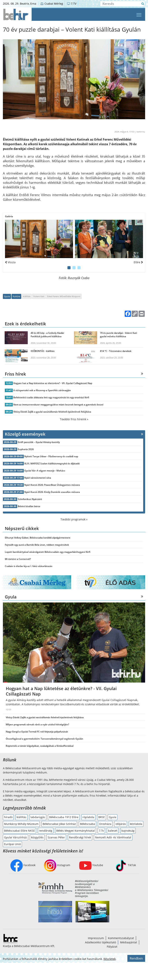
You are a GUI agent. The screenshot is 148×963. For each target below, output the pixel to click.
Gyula (7, 296)
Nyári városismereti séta (37, 477)
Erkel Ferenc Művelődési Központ (63, 296)
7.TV (73, 3)
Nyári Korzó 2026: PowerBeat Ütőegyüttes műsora (52, 485)
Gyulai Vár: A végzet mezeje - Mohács (44, 470)
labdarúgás (37, 817)
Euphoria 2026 (26, 449)
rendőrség (45, 830)
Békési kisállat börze (29, 506)
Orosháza (105, 824)
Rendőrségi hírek (80, 837)
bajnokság (128, 830)
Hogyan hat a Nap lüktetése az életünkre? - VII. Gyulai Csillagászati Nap (52, 383)
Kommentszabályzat (121, 938)
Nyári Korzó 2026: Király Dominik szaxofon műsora (52, 492)
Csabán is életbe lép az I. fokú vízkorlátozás (28, 566)
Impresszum (96, 938)
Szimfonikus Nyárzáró (30, 499)
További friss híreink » (74, 419)
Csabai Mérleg (53, 3)
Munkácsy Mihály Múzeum (21, 824)
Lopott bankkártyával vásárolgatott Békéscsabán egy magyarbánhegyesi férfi (47, 552)
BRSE (101, 817)
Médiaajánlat (128, 942)
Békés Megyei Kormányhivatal (75, 830)
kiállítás (26, 296)
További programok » (74, 519)
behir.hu (141, 131)
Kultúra (16, 296)
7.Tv (101, 830)
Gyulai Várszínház (15, 837)
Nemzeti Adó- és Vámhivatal (113, 837)
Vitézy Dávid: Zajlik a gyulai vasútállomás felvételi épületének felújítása (52, 411)
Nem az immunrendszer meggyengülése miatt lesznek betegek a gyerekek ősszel (58, 404)
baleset (112, 830)
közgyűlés (37, 837)
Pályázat (112, 946)
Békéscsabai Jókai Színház (59, 824)
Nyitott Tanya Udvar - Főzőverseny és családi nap (51, 456)
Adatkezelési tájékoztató (100, 942)
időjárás (120, 824)
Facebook (29, 865)
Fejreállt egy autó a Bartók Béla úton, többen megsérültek (37, 544)
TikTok (131, 865)
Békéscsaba (87, 824)
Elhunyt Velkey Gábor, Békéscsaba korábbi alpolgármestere (37, 537)
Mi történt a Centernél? (18, 559)
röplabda (88, 817)
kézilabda (136, 824)
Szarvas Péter (56, 837)
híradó (8, 817)
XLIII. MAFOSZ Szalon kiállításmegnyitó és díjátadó (52, 463)
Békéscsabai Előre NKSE (19, 830)
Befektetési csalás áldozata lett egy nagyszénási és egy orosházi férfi (51, 397)
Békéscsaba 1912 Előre (63, 817)
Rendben (136, 958)
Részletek (109, 959)
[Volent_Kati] (39, 239)
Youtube (97, 865)
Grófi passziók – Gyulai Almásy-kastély (39, 442)
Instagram (63, 865)
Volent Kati (38, 296)
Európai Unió (12, 844)
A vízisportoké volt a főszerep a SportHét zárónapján (42, 390)
